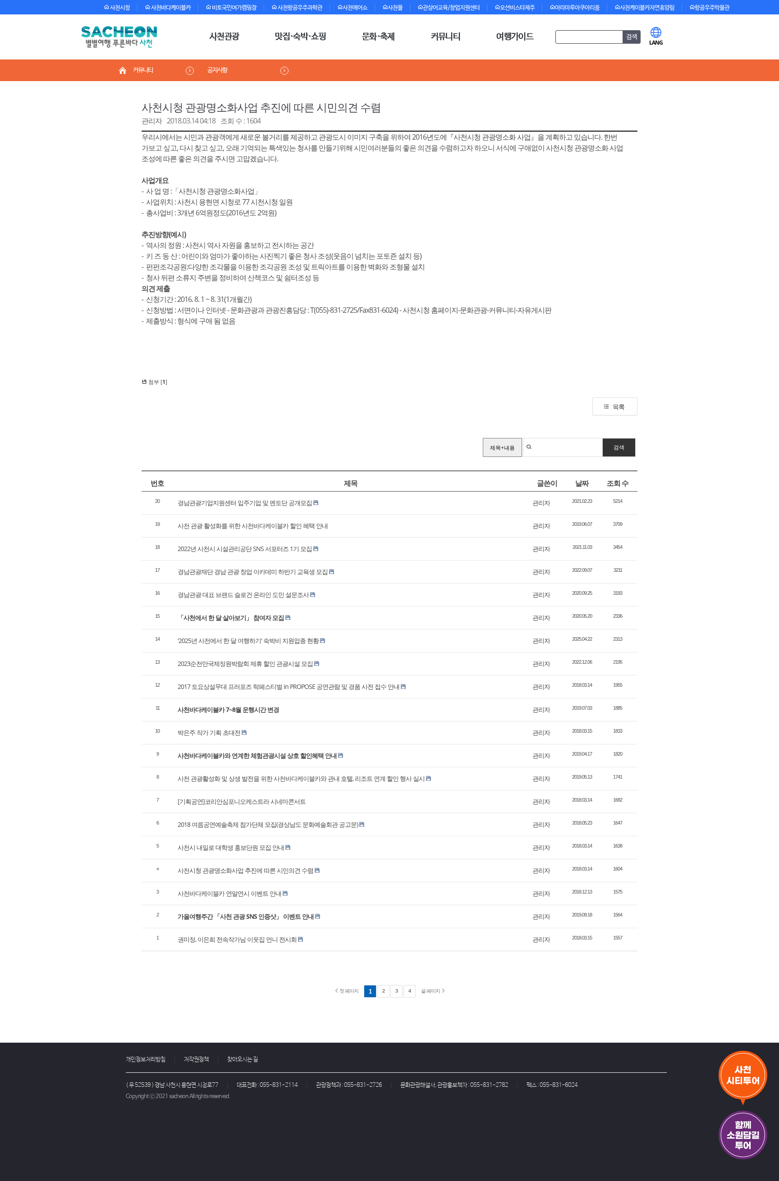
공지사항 (217, 70)
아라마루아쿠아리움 (577, 8)
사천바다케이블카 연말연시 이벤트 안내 (229, 893)
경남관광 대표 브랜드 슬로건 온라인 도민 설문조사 (243, 594)
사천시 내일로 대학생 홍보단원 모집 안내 (231, 847)
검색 (619, 447)
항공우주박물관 (712, 8)
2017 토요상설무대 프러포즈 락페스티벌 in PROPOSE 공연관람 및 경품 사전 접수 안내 (288, 686)
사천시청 (119, 8)
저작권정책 (196, 1059)
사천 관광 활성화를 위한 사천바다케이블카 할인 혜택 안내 (253, 525)
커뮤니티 (445, 37)
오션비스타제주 (517, 8)
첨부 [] (157, 382)
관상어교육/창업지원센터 (451, 8)
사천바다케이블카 (170, 8)
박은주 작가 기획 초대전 (209, 732)
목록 (618, 406)
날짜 (582, 483)
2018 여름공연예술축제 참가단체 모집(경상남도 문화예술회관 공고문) (268, 824)
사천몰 (395, 8)
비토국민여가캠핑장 (234, 8)
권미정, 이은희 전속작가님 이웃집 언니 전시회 (237, 939)
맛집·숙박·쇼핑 (300, 37)
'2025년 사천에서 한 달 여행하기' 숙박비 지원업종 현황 (248, 640)
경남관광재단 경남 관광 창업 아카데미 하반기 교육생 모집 (253, 571)
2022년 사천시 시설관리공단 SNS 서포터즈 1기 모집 (245, 548)
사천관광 (224, 37)
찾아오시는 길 (242, 1059)
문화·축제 (378, 37)
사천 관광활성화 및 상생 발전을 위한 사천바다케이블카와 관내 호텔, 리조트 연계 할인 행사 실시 (301, 778)
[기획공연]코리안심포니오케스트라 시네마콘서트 (242, 801)
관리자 (152, 121)
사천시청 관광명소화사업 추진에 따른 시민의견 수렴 (261, 107)
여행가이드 (514, 37)
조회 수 (617, 483)
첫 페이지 (348, 991)
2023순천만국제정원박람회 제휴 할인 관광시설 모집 (245, 663)
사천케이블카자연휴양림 (647, 8)
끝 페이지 (431, 991)
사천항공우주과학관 (299, 8)
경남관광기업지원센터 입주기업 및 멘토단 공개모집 (245, 502)
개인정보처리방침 (145, 1059)
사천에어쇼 (355, 8)
